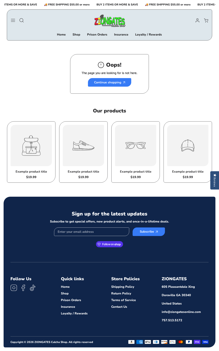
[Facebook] (23, 288)
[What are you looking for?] (21, 20)
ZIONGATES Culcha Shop (50, 342)
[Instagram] (13, 288)
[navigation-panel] (13, 20)
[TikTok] (32, 288)
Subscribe (147, 232)
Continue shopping (107, 82)
